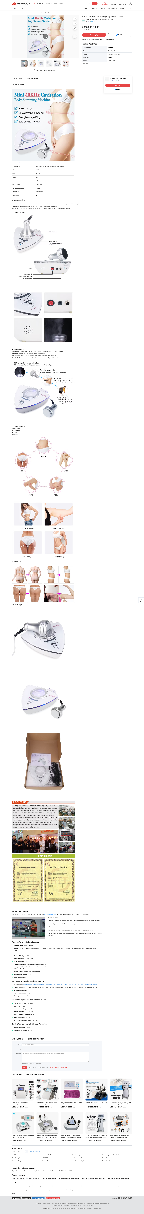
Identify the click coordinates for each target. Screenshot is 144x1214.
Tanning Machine (106, 1161)
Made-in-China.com (64, 1205)
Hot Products (38, 1203)
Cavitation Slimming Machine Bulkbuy (63, 1190)
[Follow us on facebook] (119, 1198)
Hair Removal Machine (90, 984)
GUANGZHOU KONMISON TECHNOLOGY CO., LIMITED (100, 19)
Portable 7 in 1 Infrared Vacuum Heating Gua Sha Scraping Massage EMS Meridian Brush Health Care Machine (47, 1103)
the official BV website (50, 914)
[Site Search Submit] (95, 3)
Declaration (89, 1208)
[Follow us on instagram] (124, 1198)
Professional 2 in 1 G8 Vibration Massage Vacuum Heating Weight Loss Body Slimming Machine (120, 1103)
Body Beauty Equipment (45, 12)
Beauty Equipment (33, 12)
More (13, 1193)
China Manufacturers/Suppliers (59, 1203)
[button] (89, 3)
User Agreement (81, 1208)
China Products (46, 1203)
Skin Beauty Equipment (19, 1178)
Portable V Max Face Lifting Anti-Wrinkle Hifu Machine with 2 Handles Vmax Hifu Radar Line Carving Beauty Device (46, 1137)
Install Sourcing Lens (53, 1198)
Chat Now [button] (121, 35)
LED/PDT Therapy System (48, 1158)
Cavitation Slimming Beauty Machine (93, 1186)
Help (102, 8)
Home (13, 12)
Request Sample (110, 39)
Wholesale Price (81, 1203)
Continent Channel (91, 1203)
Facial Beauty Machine (18, 1158)
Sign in (130, 4)
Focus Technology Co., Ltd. (60, 1208)
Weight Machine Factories (44, 1186)
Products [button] (38, 3)
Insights (107, 1203)
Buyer (93, 8)
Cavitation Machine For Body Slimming (40, 1190)
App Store (16, 1198)
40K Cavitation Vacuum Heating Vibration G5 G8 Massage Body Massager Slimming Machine (96, 1137)
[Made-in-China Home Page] (21, 3)
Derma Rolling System (47, 1161)
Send (24, 1067)
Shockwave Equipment (18, 1161)
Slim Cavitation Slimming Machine (115, 1186)
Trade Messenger (38, 1198)
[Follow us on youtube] (126, 1198)
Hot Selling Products (17, 1155)
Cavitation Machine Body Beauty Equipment (93, 1178)
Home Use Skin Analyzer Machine (74, 984)
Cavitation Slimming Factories (72, 1186)
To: (20, 1049)
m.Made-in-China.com (76, 1205)
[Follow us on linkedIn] (131, 1198)
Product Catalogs (35, 1151)
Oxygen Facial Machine (57, 984)
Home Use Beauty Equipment (79, 1161)
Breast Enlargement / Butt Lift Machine (112, 1155)
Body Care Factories (18, 1186)
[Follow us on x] (121, 1198)
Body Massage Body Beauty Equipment (118, 1178)
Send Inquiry (94, 35)
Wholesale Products (72, 1203)
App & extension (112, 8)
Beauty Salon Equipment (44, 984)
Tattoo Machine (106, 1158)
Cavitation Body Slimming (20, 1190)
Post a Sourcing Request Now (58, 1067)
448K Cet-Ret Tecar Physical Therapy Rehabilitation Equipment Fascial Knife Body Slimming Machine (71, 1137)
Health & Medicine (21, 12)
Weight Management (34, 1178)
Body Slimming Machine (30, 984)
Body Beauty (58, 1186)
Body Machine (31, 1186)
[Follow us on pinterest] (129, 1198)
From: (19, 1045)
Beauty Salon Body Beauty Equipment (69, 1178)
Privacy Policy (97, 1208)
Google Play (26, 1198)
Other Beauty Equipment (49, 1178)
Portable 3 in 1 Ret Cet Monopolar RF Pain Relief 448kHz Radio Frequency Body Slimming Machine (96, 1103)
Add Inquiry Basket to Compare (45, 70)
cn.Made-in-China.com (88, 1205)
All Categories (17, 8)
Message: (18, 1053)
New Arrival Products (47, 1155)
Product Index (100, 1203)
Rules (131, 8)
